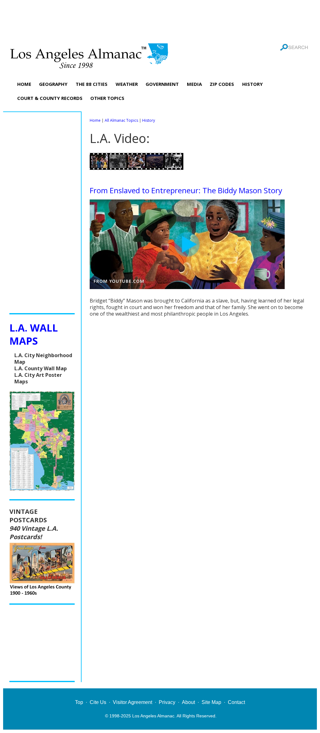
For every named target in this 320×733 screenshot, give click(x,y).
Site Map (211, 702)
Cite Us (98, 702)
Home (95, 120)
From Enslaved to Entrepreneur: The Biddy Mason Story (186, 190)
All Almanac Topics (121, 120)
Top (79, 702)
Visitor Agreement (132, 702)
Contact (236, 702)
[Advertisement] (160, 20)
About (188, 702)
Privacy (167, 702)
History (148, 120)
